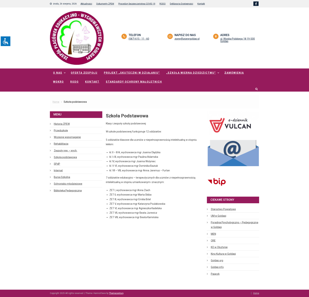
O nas (57, 72)
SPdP (57, 163)
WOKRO (58, 81)
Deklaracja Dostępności (181, 4)
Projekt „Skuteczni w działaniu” (132, 72)
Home (256, 293)
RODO (163, 4)
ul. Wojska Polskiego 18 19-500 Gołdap (237, 40)
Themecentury (116, 293)
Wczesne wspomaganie (67, 137)
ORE (213, 240)
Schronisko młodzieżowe (68, 183)
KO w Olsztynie (219, 247)
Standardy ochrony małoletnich (134, 81)
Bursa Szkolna (62, 177)
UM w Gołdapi (218, 215)
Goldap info (217, 267)
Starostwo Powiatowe (223, 209)
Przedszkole (61, 130)
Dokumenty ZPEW (105, 4)
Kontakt (201, 4)
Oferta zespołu (84, 72)
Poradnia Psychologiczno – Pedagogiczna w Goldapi (234, 225)
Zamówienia (234, 72)
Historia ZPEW (62, 123)
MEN (213, 233)
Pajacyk (215, 273)
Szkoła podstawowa (65, 157)
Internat (58, 170)
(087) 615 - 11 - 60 (139, 38)
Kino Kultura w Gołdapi (223, 253)
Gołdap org (217, 260)
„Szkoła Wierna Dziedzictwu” (191, 72)
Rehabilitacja (61, 143)
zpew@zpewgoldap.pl (187, 38)
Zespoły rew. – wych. (65, 150)
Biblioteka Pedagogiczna (68, 190)
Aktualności (86, 4)
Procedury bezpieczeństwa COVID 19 (136, 4)
